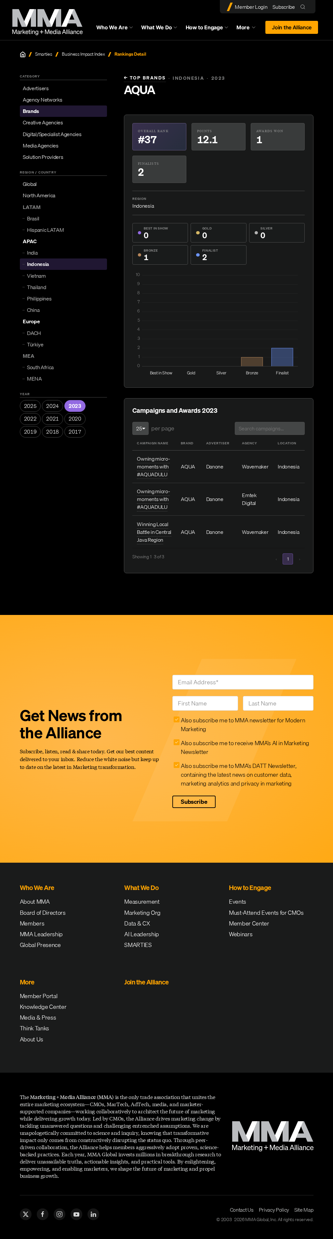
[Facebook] (42, 1214)
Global (30, 184)
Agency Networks (42, 99)
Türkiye (35, 344)
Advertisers (35, 88)
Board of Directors (43, 912)
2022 (30, 418)
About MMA (35, 901)
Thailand (36, 287)
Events (237, 901)
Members (32, 923)
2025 (30, 406)
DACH (34, 333)
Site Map (303, 1209)
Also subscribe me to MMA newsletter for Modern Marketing (243, 725)
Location (287, 443)
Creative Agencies (43, 122)
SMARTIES (138, 945)
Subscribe (284, 7)
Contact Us (242, 1209)
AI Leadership (141, 934)
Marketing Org (142, 912)
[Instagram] (59, 1214)
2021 (52, 418)
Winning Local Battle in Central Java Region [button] (154, 532)
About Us (31, 1039)
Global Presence (40, 945)
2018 (52, 431)
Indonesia (38, 264)
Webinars (240, 934)
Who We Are (112, 27)
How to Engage (204, 27)
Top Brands (145, 78)
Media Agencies (41, 145)
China (33, 310)
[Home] (23, 54)
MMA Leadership (41, 934)
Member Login (251, 7)
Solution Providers (43, 157)
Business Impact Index (83, 54)
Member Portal (39, 996)
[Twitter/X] (26, 1214)
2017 (75, 431)
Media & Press (38, 1017)
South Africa (40, 367)
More (249, 29)
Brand (187, 443)
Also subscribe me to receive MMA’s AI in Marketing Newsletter (245, 747)
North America (39, 195)
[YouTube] (76, 1214)
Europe (31, 321)
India (32, 252)
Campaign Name (152, 443)
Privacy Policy (274, 1209)
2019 (30, 431)
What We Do (156, 27)
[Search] (304, 7)
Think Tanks (34, 1028)
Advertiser (218, 443)
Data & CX (137, 923)
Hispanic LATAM (45, 230)
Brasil (33, 218)
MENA (34, 378)
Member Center (249, 923)
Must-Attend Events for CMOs (266, 912)
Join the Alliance (292, 27)
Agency (249, 443)
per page (162, 428)
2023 (75, 406)
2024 (52, 406)
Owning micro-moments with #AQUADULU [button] (153, 466)
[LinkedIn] (93, 1214)
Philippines (39, 298)
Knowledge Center (43, 1006)
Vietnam (36, 275)
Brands (31, 111)
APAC (30, 241)
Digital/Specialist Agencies (52, 134)
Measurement (141, 901)
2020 (75, 418)
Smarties (43, 54)
